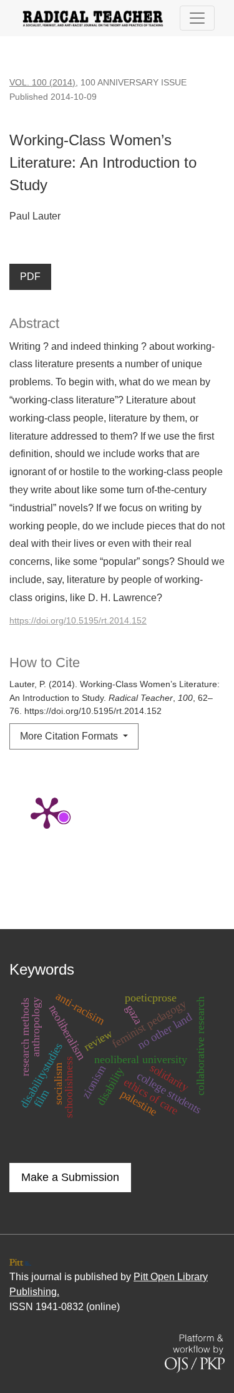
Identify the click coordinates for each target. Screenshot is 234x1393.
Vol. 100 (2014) (42, 82)
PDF (30, 276)
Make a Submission (70, 1177)
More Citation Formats (70, 736)
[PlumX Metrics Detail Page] (46, 811)
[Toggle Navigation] (197, 18)
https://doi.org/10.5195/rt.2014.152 (78, 620)
